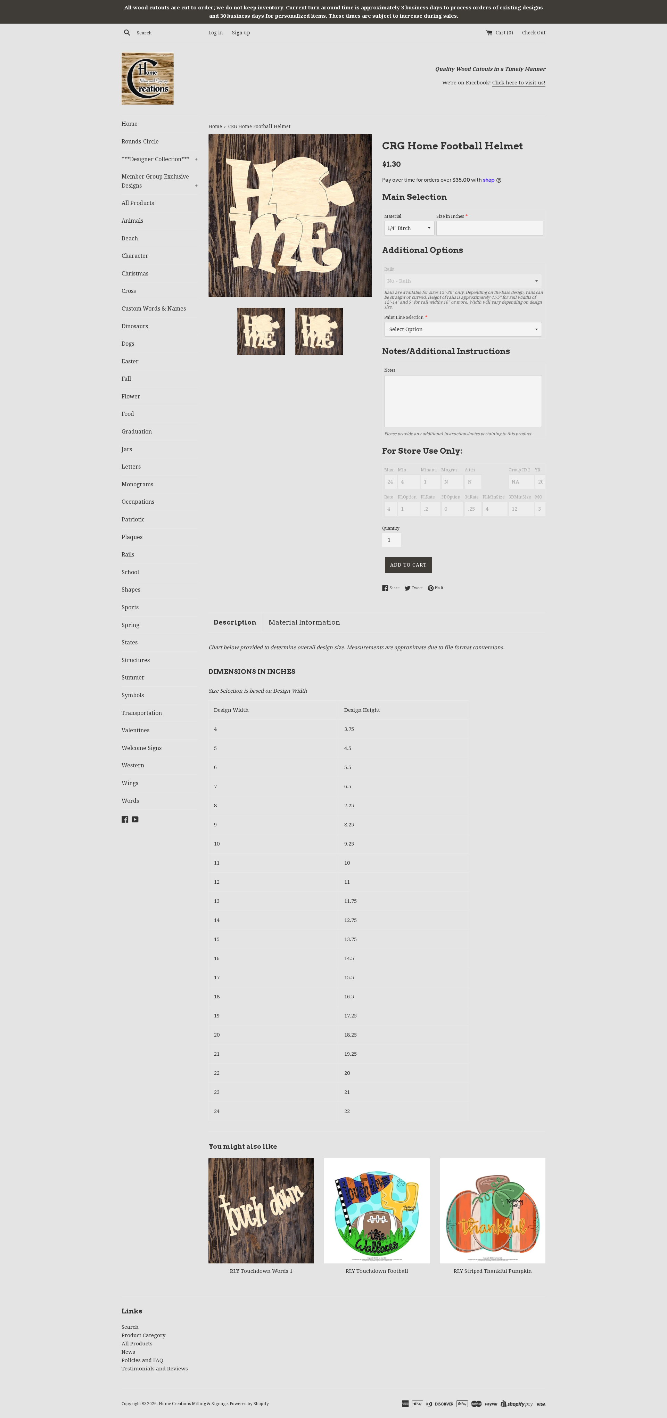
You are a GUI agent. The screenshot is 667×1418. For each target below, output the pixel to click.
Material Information (304, 622)
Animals (132, 220)
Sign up (241, 32)
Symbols (133, 695)
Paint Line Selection (403, 317)
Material (392, 216)
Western (133, 765)
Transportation (142, 713)
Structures (136, 660)
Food (128, 414)
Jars (127, 449)
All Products (138, 203)
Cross (129, 291)
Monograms (137, 484)
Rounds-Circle (140, 141)
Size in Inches (450, 216)
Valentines (135, 730)
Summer (133, 677)
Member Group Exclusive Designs (160, 181)
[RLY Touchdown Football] (376, 1210)
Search (130, 1327)
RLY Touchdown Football (377, 1271)
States (130, 642)
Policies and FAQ (142, 1360)
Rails (128, 554)
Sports (130, 607)
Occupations (138, 501)
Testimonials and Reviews (155, 1369)
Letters (131, 466)
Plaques (132, 537)
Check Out (533, 32)
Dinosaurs (135, 326)
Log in (215, 32)
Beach (130, 238)
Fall (126, 379)
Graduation (137, 431)
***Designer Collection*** (160, 159)
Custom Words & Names (154, 308)
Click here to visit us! (518, 83)
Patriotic (133, 519)
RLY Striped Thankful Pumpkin (493, 1271)
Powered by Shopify (249, 1403)
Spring (130, 625)
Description (235, 622)
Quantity (391, 528)
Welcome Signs (142, 748)
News (128, 1352)
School (130, 572)
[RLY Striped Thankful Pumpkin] (492, 1210)
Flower (131, 396)
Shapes (131, 589)
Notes (389, 370)
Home (130, 124)
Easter (130, 361)
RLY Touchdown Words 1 (261, 1271)
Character (135, 256)
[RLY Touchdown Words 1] (261, 1210)
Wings (130, 783)
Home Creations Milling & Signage (193, 1403)
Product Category (143, 1335)
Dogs (128, 343)
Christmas (135, 273)
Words (130, 801)
